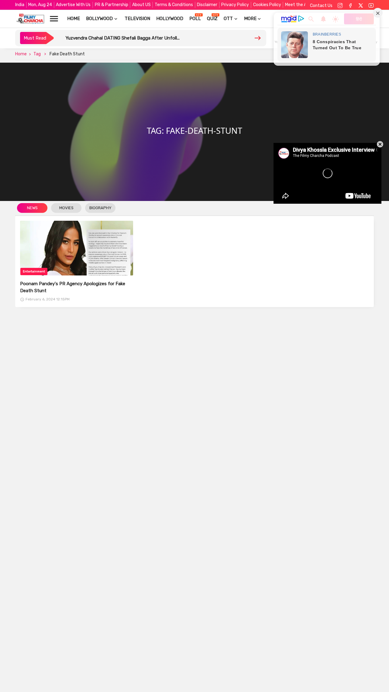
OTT (228, 18)
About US (141, 4)
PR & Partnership (111, 4)
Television (137, 18)
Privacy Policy (235, 4)
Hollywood (169, 18)
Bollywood (99, 18)
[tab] (32, 208)
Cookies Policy (267, 4)
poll (195, 18)
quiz (212, 18)
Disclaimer (207, 4)
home (73, 18)
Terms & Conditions (174, 4)
